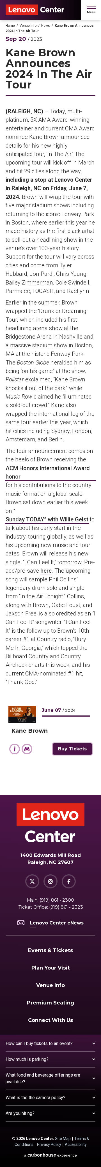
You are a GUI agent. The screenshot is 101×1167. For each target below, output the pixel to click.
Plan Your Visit (50, 968)
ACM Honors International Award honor (48, 472)
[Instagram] (50, 881)
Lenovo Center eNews (57, 923)
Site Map (63, 1138)
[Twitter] (32, 881)
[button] (91, 10)
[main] (50, 407)
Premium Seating (50, 1003)
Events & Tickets (50, 950)
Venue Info (28, 26)
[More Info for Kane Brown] (22, 714)
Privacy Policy (49, 1144)
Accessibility (76, 1144)
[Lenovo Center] (35, 10)
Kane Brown (29, 730)
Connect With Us (50, 1020)
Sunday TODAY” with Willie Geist (47, 519)
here (46, 570)
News (45, 26)
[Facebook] (69, 881)
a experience (50, 1155)
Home (10, 26)
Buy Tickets (72, 749)
